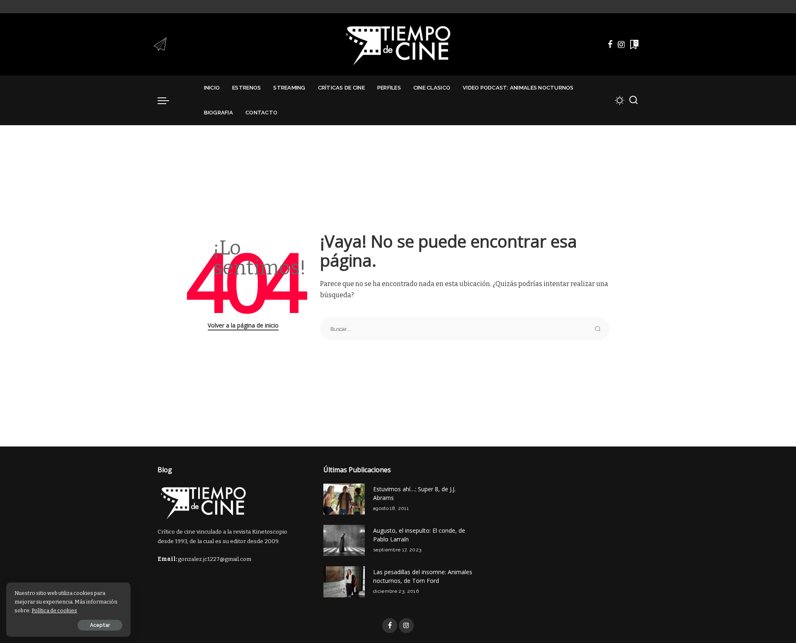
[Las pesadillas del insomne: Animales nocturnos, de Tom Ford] (344, 581)
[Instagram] (621, 44)
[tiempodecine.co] (398, 44)
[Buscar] (633, 100)
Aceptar (100, 625)
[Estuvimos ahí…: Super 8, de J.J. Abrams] (344, 498)
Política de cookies (54, 610)
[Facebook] (610, 44)
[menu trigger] (167, 100)
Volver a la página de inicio (243, 325)
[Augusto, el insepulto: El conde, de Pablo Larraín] (344, 540)
